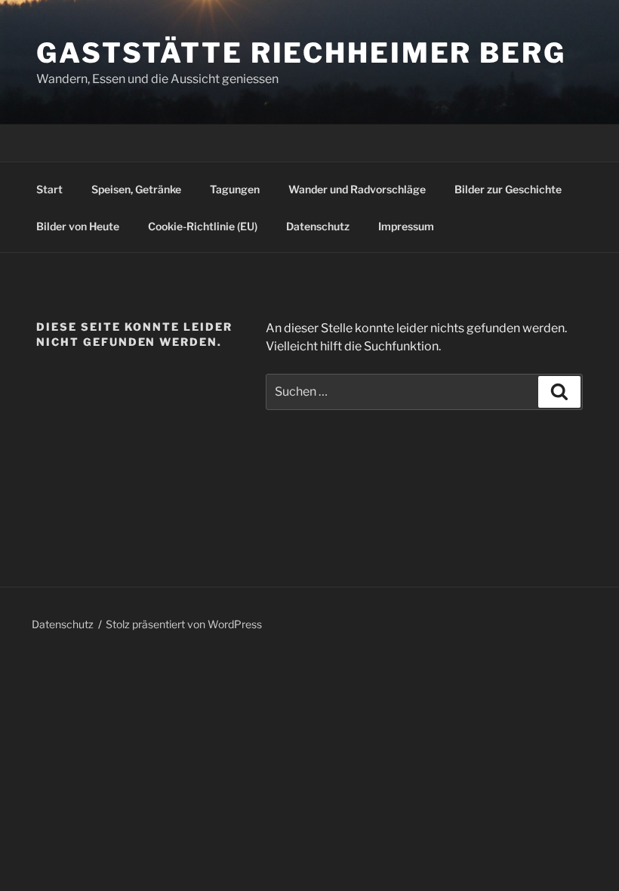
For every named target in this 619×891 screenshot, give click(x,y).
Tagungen (235, 189)
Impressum (406, 226)
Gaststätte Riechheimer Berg (301, 52)
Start (49, 189)
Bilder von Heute (77, 226)
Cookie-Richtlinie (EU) (202, 226)
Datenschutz (318, 226)
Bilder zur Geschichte (508, 189)
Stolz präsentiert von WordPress (184, 624)
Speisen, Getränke (136, 189)
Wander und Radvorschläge (357, 189)
